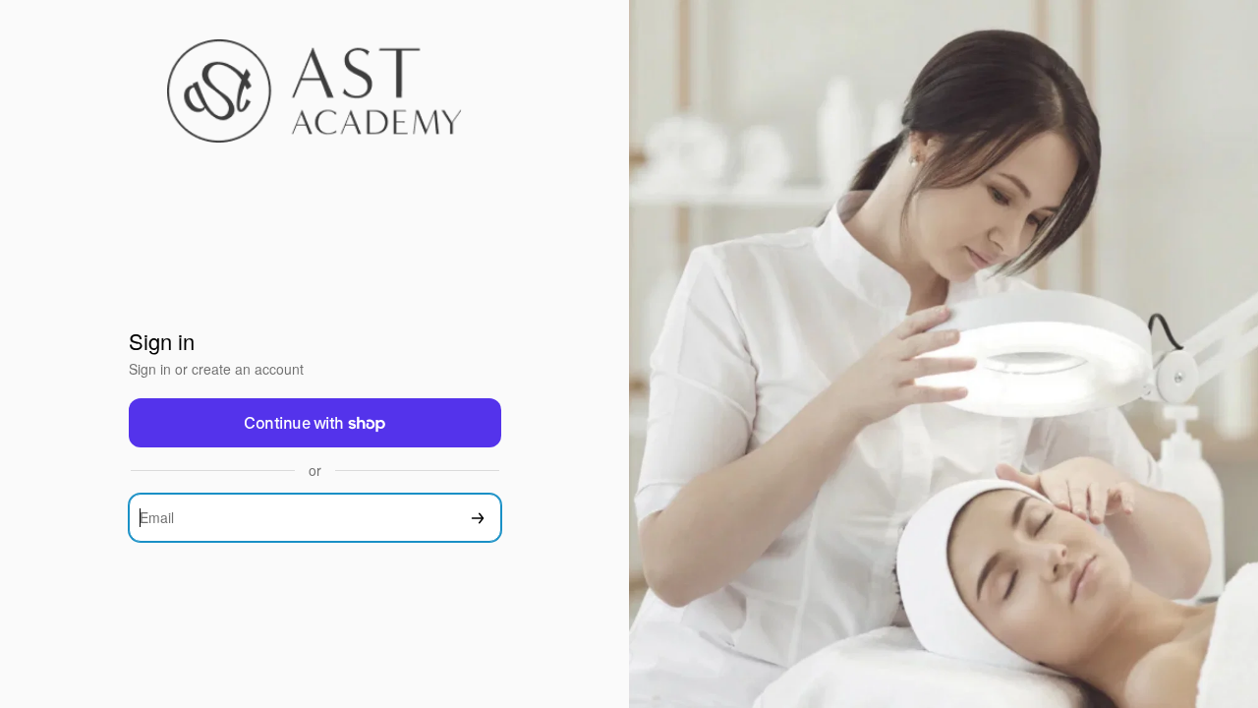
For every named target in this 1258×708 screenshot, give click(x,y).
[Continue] (477, 518)
